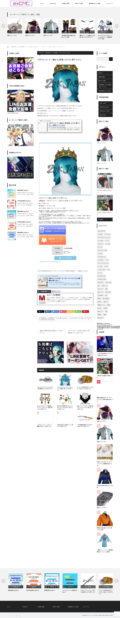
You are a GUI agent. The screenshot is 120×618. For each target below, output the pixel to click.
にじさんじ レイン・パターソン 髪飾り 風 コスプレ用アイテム (44, 425)
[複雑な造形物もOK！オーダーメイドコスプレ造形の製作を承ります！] (105, 388)
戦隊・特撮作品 (106, 298)
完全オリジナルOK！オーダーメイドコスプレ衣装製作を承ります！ (104, 463)
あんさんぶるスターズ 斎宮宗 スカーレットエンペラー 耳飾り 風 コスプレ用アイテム (44, 407)
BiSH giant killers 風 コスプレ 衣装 (105, 486)
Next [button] (116, 26)
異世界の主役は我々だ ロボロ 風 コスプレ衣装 (104, 528)
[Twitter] (40, 303)
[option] (17, 27)
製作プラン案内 (79, 3)
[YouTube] (44, 303)
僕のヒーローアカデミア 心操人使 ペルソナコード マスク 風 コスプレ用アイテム (85, 407)
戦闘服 (99, 298)
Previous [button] (3, 26)
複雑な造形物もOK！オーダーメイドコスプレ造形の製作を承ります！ (105, 399)
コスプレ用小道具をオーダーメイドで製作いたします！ (105, 354)
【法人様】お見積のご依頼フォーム (105, 191)
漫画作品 (105, 308)
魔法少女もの (100, 317)
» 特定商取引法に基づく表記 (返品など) (50, 261)
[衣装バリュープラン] (105, 432)
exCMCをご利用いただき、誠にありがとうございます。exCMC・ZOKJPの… (25, 194)
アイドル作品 (100, 240)
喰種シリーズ (100, 292)
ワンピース (100, 272)
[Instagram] (42, 303)
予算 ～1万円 (103, 103)
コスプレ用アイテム (102, 256)
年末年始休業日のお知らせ (24, 201)
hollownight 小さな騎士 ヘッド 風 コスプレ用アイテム (65, 425)
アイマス (107, 240)
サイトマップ (109, 3)
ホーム (42, 3)
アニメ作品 (80, 318)
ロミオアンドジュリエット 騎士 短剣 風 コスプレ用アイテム (87, 591)
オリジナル (100, 247)
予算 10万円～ (103, 115)
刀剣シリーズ (100, 288)
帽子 (106, 295)
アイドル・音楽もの (88, 31)
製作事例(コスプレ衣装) (94, 3)
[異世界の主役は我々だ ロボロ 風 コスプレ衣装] (105, 518)
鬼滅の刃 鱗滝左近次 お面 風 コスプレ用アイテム (51, 332)
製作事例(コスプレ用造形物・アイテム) (54, 52)
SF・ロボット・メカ (106, 31)
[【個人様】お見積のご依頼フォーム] (105, 366)
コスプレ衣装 (100, 259)
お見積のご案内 (65, 3)
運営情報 (99, 314)
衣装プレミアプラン (13, 35)
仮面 (99, 285)
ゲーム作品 (100, 253)
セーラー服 (100, 266)
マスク (108, 269)
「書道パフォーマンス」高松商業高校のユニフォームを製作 (105, 550)
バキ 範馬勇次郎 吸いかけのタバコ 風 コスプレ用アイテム (84, 425)
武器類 (108, 304)
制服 (106, 288)
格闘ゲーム (106, 301)
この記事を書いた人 (45, 291)
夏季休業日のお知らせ (23, 190)
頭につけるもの (70, 31)
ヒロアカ (106, 266)
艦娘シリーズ (100, 311)
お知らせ (100, 73)
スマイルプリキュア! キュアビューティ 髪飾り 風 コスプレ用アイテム (65, 389)
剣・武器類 (87, 586)
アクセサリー (100, 243)
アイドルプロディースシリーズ (104, 237)
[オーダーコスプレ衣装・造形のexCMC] (21, 3)
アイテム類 (105, 586)
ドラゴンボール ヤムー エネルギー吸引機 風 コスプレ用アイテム (44, 388)
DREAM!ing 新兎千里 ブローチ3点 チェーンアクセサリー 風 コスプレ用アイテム (65, 407)
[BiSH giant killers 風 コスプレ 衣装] (105, 476)
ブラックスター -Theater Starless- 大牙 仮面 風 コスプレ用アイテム (79, 332)
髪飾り (105, 314)
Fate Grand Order (101, 231)
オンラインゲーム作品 (102, 250)
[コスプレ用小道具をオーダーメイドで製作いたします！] (105, 344)
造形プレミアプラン (101, 507)
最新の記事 (57, 291)
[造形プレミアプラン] (105, 498)
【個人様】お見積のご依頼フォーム (105, 213)
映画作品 (99, 301)
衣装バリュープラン (31, 35)
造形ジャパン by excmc (54, 110)
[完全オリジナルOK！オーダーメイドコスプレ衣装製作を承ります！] (105, 452)
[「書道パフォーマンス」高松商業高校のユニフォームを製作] (105, 540)
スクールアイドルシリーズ (103, 263)
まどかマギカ (74, 318)
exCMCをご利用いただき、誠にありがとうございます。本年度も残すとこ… (25, 205)
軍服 (106, 311)
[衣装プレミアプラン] (105, 412)
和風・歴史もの (52, 31)
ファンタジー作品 (101, 269)
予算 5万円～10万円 (104, 111)
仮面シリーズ (104, 285)
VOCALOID (100, 234)
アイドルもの (107, 234)
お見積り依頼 (101, 77)
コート (106, 259)
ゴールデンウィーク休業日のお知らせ (69, 591)
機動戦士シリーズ (101, 304)
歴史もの (99, 308)
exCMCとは (53, 3)
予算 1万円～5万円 (46, 319)
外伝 (54, 319)
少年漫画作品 (100, 295)
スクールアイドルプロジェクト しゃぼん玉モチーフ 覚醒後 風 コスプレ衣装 (88, 37)
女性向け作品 (108, 292)
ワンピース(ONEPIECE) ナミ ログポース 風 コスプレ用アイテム (85, 388)
